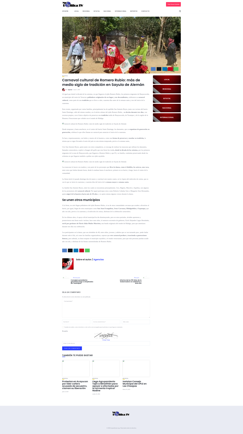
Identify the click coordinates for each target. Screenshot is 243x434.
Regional (86, 11)
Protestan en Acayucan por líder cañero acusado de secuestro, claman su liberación (75, 385)
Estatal (97, 11)
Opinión (65, 11)
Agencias (70, 89)
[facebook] (153, 69)
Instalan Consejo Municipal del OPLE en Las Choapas (135, 384)
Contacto (145, 11)
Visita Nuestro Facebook (173, 4)
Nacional (107, 11)
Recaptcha (65, 331)
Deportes (134, 11)
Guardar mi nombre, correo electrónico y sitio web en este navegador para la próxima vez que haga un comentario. (93, 327)
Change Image (106, 340)
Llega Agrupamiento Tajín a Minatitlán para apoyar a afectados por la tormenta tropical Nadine (105, 386)
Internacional (120, 11)
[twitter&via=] (159, 69)
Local (76, 11)
